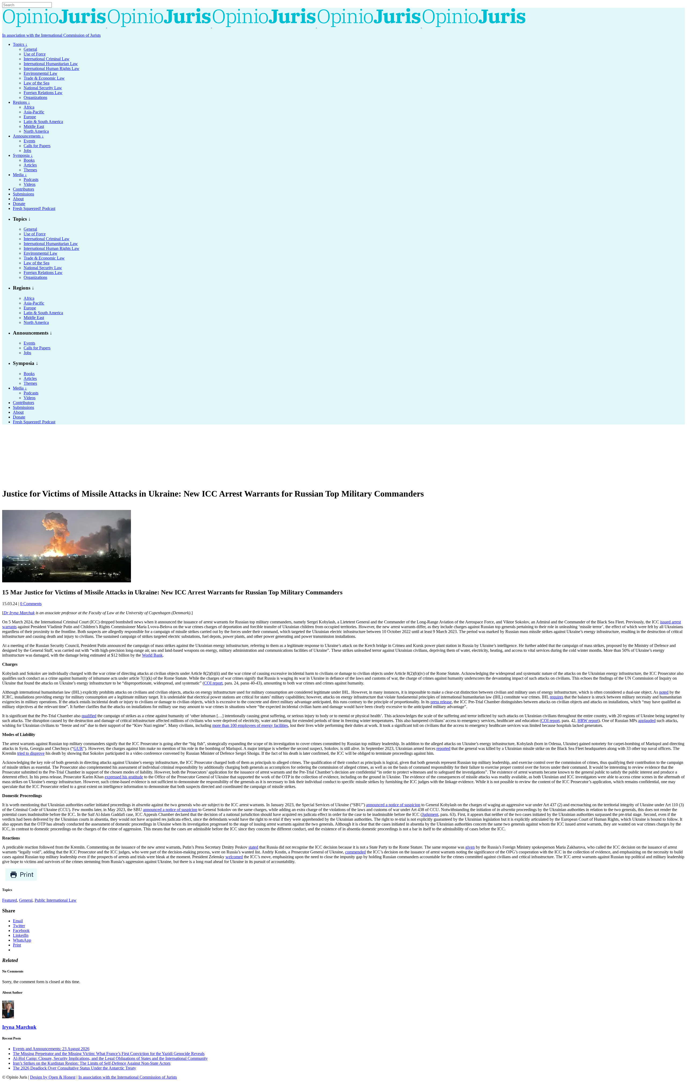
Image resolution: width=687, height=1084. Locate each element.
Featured (9, 900)
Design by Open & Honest (52, 1077)
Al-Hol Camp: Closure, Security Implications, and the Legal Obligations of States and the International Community (110, 1058)
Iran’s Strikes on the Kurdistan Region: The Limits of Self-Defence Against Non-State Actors (91, 1063)
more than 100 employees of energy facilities (250, 725)
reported (443, 748)
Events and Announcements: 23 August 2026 (51, 1048)
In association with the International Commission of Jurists (51, 35)
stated (253, 847)
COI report (213, 683)
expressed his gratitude (124, 777)
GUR (78, 748)
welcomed (234, 856)
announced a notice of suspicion (393, 804)
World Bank (152, 655)
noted (663, 692)
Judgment (430, 814)
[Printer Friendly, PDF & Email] (21, 880)
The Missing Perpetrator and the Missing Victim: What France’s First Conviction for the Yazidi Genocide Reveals (108, 1053)
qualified (89, 715)
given (470, 847)
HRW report (588, 720)
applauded (647, 720)
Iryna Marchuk (19, 1027)
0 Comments (31, 603)
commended (355, 852)
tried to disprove (31, 753)
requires (556, 697)
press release (441, 702)
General (25, 900)
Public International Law (55, 900)
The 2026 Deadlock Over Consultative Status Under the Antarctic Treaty (74, 1068)
